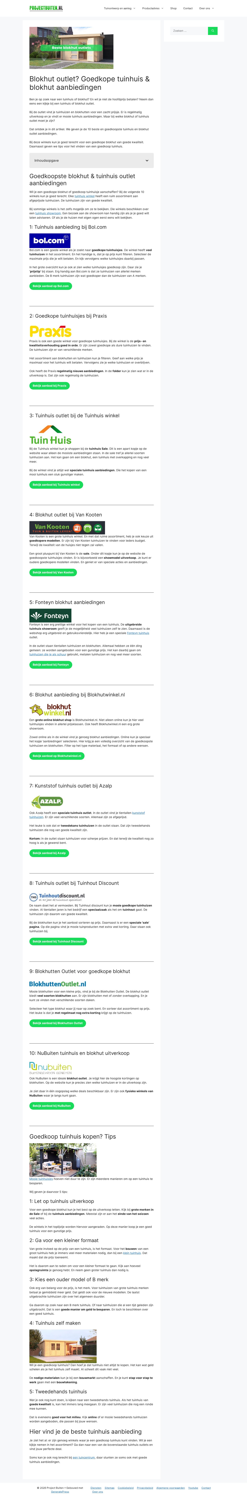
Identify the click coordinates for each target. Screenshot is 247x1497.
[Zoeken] (213, 31)
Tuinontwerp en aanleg (117, 8)
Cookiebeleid (126, 1487)
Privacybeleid (145, 1487)
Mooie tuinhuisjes (41, 1179)
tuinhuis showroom (48, 213)
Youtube (193, 1487)
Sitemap (109, 1487)
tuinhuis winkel (85, 196)
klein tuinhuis (132, 1253)
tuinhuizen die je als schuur (47, 654)
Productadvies (150, 8)
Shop (173, 8)
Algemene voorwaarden (170, 1487)
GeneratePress (60, 1491)
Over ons (97, 1491)
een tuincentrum (84, 1457)
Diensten (96, 1487)
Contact (188, 8)
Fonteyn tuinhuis (138, 633)
